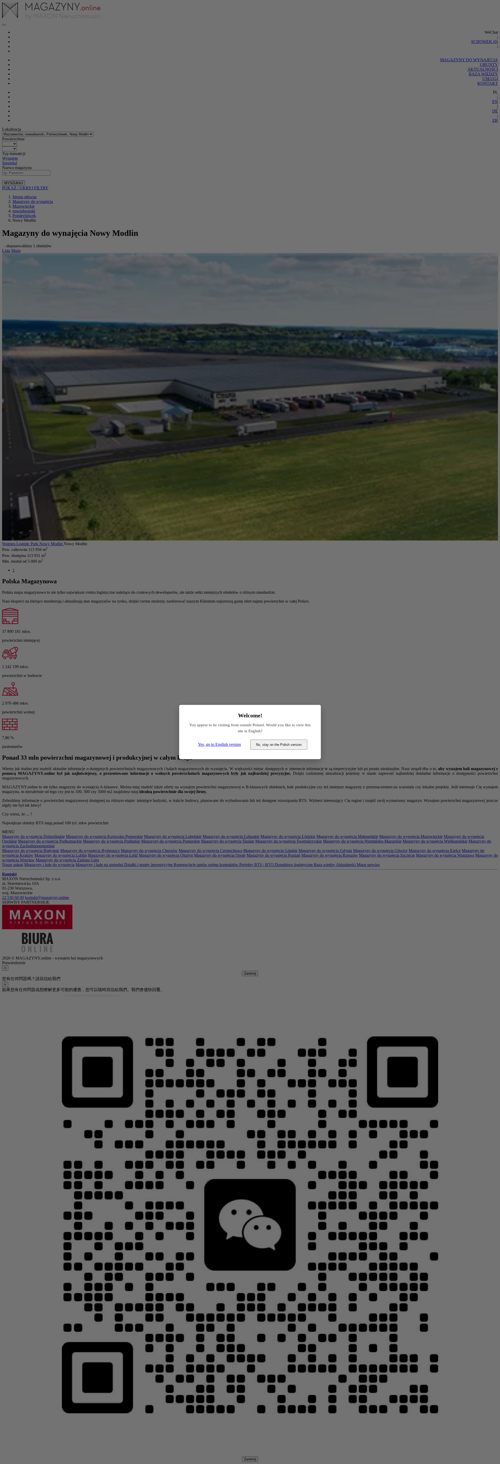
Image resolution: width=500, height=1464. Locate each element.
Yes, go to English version (219, 744)
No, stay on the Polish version (279, 745)
